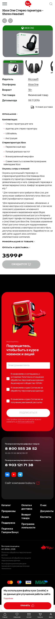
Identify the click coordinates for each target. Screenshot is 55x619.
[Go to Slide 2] (34, 67)
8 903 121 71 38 (19, 465)
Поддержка (8, 523)
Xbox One (33, 85)
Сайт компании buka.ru (20, 483)
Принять (25, 606)
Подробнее (8, 598)
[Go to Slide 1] (13, 67)
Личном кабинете (25, 422)
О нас (43, 505)
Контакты (45, 517)
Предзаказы (8, 511)
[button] (27, 41)
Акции (5, 517)
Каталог (6, 505)
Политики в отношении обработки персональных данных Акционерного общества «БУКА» (27, 380)
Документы (47, 511)
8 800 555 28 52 (21, 449)
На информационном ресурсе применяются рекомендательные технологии (15, 566)
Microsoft (33, 79)
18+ (30, 90)
